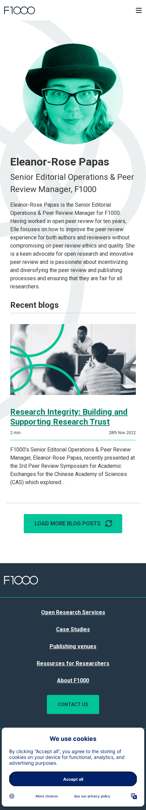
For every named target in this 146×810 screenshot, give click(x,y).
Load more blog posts (68, 523)
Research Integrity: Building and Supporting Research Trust (69, 417)
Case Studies (73, 629)
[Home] (56, 10)
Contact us (73, 704)
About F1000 (73, 680)
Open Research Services (73, 612)
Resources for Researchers (73, 663)
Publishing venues (73, 646)
